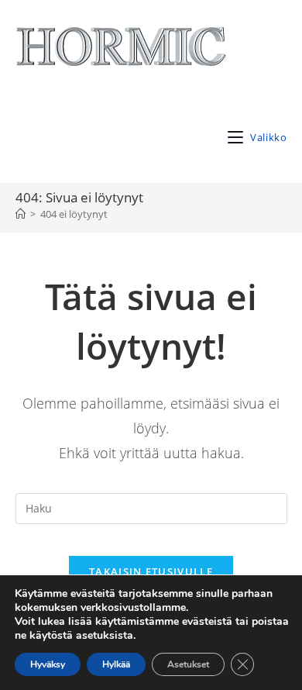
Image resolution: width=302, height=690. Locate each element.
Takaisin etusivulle (151, 571)
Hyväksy (47, 664)
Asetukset (188, 664)
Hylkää (116, 664)
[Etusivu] (20, 214)
